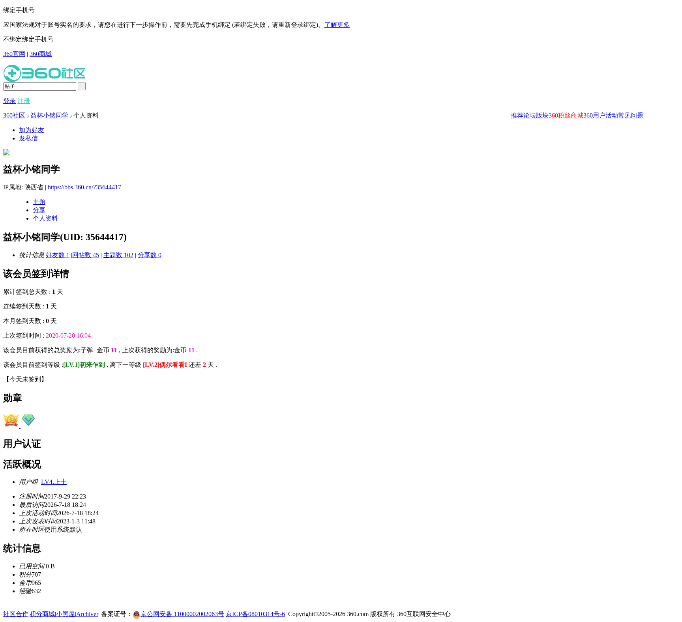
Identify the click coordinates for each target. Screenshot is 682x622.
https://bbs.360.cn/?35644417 (84, 187)
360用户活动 (600, 115)
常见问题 (630, 115)
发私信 (28, 138)
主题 (39, 201)
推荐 (517, 115)
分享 (39, 210)
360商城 (41, 53)
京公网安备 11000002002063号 (182, 614)
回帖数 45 (85, 255)
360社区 (14, 115)
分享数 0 (149, 255)
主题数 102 (118, 255)
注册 (23, 100)
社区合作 (15, 614)
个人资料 (45, 218)
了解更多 (337, 24)
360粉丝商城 (566, 115)
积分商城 (42, 614)
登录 (9, 100)
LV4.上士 (54, 481)
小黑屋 (65, 614)
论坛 (529, 115)
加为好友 (31, 130)
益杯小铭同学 (49, 115)
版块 (542, 115)
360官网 (14, 53)
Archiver (87, 614)
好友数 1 (57, 255)
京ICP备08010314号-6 (255, 614)
